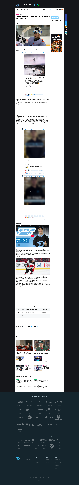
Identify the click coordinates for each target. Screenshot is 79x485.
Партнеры (57, 460)
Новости (50, 9)
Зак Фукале (32, 326)
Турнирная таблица (49, 460)
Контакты (56, 468)
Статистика (47, 462)
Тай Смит (37, 326)
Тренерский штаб (38, 460)
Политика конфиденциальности (58, 470)
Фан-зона (56, 9)
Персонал (37, 462)
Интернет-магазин (19, 461)
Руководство (57, 459)
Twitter (66, 20)
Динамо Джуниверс (37, 5)
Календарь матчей (49, 459)
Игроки (37, 459)
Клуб (39, 9)
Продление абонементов (23, 10)
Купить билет (28, 459)
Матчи (34, 9)
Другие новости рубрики (23, 336)
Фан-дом (27, 465)
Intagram (66, 22)
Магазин (45, 9)
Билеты (17, 9)
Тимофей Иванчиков (27, 289)
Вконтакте (66, 24)
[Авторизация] (55, 5)
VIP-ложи (27, 460)
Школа (56, 463)
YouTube (66, 27)
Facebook (66, 15)
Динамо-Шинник (35, 5)
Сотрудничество (58, 462)
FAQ (56, 466)
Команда (28, 9)
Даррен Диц (26, 326)
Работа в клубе (57, 465)
